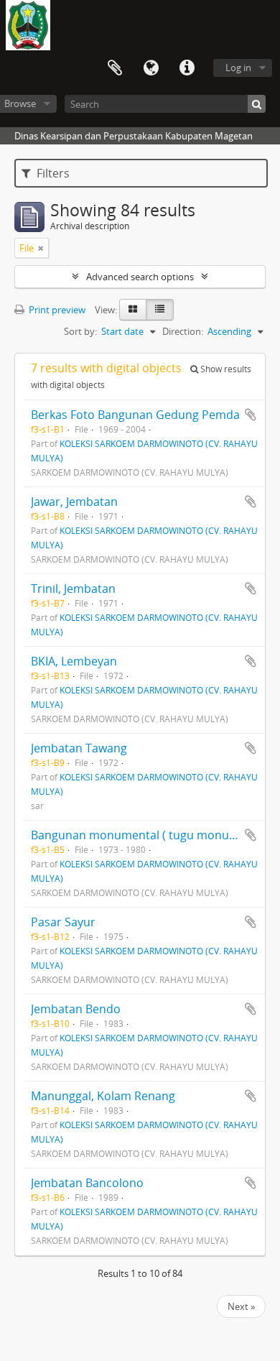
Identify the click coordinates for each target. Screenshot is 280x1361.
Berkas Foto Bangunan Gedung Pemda (135, 415)
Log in (238, 67)
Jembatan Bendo (76, 1009)
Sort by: (80, 331)
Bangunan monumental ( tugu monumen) (144, 835)
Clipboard (115, 68)
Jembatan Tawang (79, 748)
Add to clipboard (250, 414)
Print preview (56, 309)
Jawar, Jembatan (74, 501)
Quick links (187, 68)
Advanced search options (140, 276)
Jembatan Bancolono (87, 1183)
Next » (241, 1306)
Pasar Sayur (63, 922)
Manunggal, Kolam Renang (103, 1096)
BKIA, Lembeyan (74, 661)
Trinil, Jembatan (73, 588)
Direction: (182, 331)
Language (151, 68)
